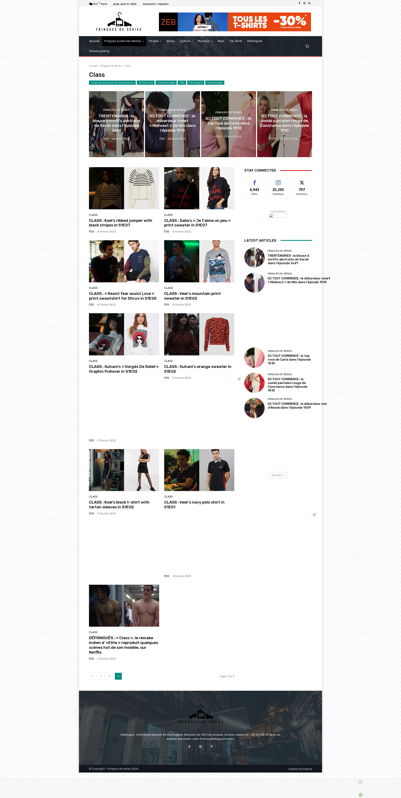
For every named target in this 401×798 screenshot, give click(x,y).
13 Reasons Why (166, 82)
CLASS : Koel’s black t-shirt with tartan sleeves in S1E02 (119, 504)
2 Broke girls (196, 82)
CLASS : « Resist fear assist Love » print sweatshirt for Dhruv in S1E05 (122, 296)
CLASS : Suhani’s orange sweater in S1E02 (197, 369)
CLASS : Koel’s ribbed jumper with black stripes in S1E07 (120, 223)
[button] (307, 46)
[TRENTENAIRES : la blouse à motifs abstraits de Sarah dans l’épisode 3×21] (116, 124)
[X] (309, 3)
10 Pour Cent (145, 82)
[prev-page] (92, 676)
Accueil (93, 66)
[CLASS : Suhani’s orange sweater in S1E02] (199, 334)
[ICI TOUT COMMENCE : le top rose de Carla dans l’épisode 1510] (228, 124)
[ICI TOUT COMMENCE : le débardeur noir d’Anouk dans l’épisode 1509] (254, 408)
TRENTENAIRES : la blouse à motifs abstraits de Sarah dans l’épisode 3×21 (288, 259)
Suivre (278, 180)
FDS (91, 231)
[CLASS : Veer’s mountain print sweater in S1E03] (199, 261)
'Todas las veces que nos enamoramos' (112, 82)
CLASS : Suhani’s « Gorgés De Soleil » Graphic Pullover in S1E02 (124, 369)
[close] (360, 782)
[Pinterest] (212, 747)
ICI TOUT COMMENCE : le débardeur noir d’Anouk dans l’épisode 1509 (297, 405)
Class (93, 214)
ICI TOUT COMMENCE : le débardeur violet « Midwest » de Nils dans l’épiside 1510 (299, 280)
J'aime (254, 180)
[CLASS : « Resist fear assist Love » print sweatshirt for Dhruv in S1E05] (124, 261)
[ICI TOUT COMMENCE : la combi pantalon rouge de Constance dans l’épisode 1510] (284, 124)
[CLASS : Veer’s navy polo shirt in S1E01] (199, 470)
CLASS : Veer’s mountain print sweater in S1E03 (192, 296)
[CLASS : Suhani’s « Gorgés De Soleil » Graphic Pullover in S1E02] (124, 334)
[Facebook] (299, 3)
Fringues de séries (111, 66)
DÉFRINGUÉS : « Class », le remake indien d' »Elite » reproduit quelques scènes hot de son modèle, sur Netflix (123, 644)
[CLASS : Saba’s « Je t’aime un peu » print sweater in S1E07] (199, 188)
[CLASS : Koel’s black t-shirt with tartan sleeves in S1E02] (124, 470)
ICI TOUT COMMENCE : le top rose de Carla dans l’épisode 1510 (289, 359)
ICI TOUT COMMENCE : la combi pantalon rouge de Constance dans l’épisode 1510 (287, 384)
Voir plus (277, 475)
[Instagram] (304, 3)
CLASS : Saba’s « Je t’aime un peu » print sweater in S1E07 (197, 223)
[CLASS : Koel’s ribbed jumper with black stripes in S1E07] (124, 188)
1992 (181, 82)
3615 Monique (215, 82)
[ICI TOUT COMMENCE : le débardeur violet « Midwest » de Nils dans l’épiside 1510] (172, 124)
